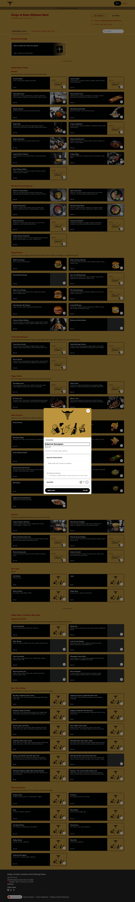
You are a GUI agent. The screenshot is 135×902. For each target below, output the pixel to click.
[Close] (88, 411)
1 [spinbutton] (83, 482)
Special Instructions (54, 457)
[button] (67, 422)
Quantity (50, 482)
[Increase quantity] (87, 482)
